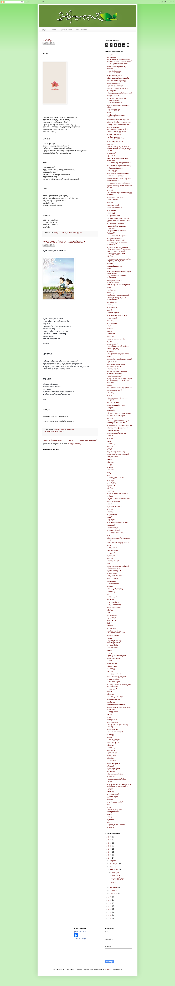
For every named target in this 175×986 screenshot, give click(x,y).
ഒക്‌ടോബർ (114, 887)
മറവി (109, 804)
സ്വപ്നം (47, 39)
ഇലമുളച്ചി (111, 525)
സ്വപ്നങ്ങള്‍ (111, 755)
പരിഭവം (110, 558)
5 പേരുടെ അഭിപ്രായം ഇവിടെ (72, 232)
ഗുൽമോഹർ (111, 290)
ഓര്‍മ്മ (109, 691)
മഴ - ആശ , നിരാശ (114, 674)
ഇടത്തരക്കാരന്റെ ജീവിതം (116, 779)
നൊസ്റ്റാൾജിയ (112, 645)
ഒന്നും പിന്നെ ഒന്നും (114, 605)
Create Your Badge (80, 938)
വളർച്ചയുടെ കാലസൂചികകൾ (118, 295)
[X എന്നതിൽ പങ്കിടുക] (48, 43)
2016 (110, 858)
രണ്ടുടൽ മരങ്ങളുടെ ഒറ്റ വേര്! (118, 119)
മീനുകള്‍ (110, 766)
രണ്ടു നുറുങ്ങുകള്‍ (114, 740)
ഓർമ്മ (109, 661)
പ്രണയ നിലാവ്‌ (113, 431)
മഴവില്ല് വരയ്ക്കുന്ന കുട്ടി (116, 81)
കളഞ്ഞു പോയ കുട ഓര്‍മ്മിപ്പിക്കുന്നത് (114, 641)
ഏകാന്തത (111, 156)
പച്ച (108, 563)
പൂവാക (110, 305)
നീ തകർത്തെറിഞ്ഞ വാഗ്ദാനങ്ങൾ (119, 413)
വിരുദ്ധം (110, 408)
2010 (110, 840)
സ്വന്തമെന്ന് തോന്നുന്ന (115, 168)
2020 (110, 906)
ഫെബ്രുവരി (114, 864)
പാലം (109, 441)
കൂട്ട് (108, 612)
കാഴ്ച (109, 650)
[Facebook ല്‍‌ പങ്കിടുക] (51, 43)
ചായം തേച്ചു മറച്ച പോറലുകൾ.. (118, 218)
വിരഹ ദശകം (112, 666)
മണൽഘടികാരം (113, 402)
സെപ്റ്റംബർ (114, 870)
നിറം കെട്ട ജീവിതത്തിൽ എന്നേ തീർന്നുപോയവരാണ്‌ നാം (118, 422)
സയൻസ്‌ (110, 553)
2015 (110, 855)
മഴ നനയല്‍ (111, 761)
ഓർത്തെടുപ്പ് (111, 318)
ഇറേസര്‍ (110, 820)
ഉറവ (109, 287)
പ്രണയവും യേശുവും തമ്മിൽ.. (118, 542)
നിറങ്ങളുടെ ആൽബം (115, 197)
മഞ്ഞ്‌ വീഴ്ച (111, 483)
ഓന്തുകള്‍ (111, 750)
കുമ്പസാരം (111, 581)
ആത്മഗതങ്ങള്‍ (112, 722)
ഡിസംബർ (114, 893)
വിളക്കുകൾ (111, 520)
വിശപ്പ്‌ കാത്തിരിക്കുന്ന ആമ (117, 433)
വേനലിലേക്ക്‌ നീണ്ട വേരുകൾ (117, 522)
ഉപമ (109, 717)
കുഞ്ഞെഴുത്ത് (112, 648)
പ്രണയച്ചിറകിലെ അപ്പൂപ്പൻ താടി (119, 122)
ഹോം (71, 440)
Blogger (107, 969)
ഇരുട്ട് (109, 449)
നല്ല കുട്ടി (111, 213)
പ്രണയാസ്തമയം (113, 742)
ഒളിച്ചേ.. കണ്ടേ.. (112, 597)
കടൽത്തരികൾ (112, 550)
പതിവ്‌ (109, 822)
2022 (110, 912)
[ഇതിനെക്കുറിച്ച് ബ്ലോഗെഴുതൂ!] (46, 43)
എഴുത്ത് (110, 789)
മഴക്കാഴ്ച (110, 599)
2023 (110, 915)
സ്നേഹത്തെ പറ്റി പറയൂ (115, 75)
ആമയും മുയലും (113, 635)
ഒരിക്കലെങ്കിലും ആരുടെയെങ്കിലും (119, 163)
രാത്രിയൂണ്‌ (111, 689)
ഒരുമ (109, 269)
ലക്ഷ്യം (110, 385)
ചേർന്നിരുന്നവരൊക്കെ (115, 141)
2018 (110, 900)
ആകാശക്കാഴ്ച (112, 729)
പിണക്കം (110, 436)
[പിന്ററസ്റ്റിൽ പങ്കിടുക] (53, 43)
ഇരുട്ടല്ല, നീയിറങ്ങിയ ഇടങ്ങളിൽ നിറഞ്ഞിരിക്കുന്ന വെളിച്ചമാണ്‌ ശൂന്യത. (119, 380)
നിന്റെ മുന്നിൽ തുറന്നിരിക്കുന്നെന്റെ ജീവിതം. (117, 345)
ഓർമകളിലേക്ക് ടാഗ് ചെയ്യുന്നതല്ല (114, 281)
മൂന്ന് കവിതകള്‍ (113, 794)
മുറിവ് (109, 341)
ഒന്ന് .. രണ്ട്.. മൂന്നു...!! (114, 682)
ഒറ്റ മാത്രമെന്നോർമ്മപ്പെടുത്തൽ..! (119, 359)
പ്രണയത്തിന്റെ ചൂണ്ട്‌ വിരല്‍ (117, 428)
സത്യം (110, 782)
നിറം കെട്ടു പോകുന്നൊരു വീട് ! (118, 285)
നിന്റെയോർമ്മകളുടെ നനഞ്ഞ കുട (119, 354)
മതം (108, 475)
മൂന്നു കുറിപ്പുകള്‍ (113, 769)
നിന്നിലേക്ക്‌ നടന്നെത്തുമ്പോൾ (118, 454)
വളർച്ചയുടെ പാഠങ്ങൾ (115, 176)
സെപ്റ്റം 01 (115, 872)
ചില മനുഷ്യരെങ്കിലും (115, 589)
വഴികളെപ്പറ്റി (112, 171)
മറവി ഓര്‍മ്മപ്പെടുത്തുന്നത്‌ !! (117, 677)
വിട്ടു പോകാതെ (113, 95)
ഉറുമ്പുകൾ (111, 556)
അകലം (110, 586)
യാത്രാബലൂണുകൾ (114, 376)
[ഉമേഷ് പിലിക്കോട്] (76, 936)
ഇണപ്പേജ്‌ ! (111, 480)
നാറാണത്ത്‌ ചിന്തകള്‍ (115, 732)
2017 (110, 897)
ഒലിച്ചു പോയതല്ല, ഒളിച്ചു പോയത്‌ (119, 387)
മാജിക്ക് (110, 202)
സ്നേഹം (109, 144)
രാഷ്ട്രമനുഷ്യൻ (113, 216)
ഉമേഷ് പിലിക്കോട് (79, 932)
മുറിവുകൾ (111, 486)
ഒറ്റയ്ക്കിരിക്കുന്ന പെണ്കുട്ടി (117, 315)
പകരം (109, 331)
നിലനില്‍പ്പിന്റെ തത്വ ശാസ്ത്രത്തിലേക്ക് (115, 811)
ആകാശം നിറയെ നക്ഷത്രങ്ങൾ (64, 241)
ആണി (109, 112)
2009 (110, 837)
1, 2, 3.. (109, 623)
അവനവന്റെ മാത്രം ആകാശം (118, 173)
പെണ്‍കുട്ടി (111, 669)
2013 (110, 849)
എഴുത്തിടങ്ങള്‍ (66, 30)
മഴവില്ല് (110, 190)
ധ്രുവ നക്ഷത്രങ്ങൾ (114, 576)
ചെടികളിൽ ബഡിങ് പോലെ (117, 64)
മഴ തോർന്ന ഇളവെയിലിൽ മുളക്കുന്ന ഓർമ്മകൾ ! (117, 372)
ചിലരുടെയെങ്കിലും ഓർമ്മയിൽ (118, 78)
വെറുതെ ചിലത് (113, 602)
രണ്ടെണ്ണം (110, 735)
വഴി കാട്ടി (110, 320)
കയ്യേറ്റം (110, 791)
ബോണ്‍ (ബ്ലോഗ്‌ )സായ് (116, 705)
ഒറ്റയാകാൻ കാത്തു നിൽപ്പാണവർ (119, 183)
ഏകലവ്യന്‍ (111, 618)
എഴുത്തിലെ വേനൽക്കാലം (116, 230)
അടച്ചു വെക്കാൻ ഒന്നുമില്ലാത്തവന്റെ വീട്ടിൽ (117, 128)
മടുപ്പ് (109, 545)
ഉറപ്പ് (109, 472)
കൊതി (109, 328)
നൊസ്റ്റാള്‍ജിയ (112, 712)
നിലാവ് (110, 467)
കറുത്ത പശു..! (112, 527)
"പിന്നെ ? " (111, 233)
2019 (110, 903)
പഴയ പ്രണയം (112, 200)
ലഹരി (109, 310)
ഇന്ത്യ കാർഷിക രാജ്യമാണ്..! (118, 221)
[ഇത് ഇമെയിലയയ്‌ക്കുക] (44, 43)
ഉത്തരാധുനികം (113, 679)
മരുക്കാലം (111, 55)
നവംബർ (113, 890)
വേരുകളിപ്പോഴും (113, 349)
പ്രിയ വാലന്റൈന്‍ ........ (115, 774)
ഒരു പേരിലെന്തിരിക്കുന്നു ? (116, 236)
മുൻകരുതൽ (112, 323)
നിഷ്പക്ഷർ (111, 628)
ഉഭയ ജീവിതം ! (112, 578)
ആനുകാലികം (112, 719)
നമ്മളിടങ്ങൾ (112, 307)
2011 (110, 843)
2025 (110, 918)
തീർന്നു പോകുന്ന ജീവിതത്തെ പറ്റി (119, 93)
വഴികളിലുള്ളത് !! (113, 699)
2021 (110, 909)
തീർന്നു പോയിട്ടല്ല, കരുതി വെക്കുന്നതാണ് (117, 299)
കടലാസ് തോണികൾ (114, 266)
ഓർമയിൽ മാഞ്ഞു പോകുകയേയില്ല (114, 72)
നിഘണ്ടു (110, 351)
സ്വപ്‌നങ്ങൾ (112, 573)
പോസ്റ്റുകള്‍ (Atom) (74, 444)
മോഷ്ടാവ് (110, 817)
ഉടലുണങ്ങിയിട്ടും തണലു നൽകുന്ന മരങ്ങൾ (116, 365)
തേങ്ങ (109, 638)
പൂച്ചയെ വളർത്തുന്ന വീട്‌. (116, 339)
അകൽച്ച (110, 393)
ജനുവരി (113, 861)
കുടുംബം (110, 737)
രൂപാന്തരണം (112, 615)
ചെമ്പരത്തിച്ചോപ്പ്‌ (113, 530)
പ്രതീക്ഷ (110, 758)
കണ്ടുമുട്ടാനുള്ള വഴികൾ (116, 254)
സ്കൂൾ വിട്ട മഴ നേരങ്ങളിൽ (116, 98)
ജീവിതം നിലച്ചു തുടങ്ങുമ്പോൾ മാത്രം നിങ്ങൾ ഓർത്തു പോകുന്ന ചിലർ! (119, 148)
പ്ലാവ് (109, 814)
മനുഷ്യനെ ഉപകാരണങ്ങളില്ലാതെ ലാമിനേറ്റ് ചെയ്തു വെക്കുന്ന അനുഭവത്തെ (119, 59)
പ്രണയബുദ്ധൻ (113, 313)
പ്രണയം (110, 336)
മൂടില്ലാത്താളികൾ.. (114, 571)
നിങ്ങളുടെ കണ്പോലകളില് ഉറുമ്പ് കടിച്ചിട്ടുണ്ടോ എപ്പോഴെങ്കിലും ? (119, 785)
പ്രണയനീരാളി (113, 561)
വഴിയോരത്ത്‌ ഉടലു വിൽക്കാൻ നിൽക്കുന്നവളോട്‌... (118, 567)
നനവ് (109, 395)
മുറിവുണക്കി (111, 362)
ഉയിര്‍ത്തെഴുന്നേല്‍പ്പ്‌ (114, 802)
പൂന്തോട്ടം (110, 491)
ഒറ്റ (108, 535)
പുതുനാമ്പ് (111, 334)
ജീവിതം (110, 256)
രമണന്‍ (110, 799)
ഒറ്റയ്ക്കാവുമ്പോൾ (113, 83)
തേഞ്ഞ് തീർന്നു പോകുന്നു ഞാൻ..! (119, 425)
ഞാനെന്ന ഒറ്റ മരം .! (114, 390)
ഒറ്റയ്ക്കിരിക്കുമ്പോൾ (114, 208)
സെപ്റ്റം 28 (115, 875)
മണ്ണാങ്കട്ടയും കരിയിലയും (116, 451)
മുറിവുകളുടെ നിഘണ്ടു (115, 223)
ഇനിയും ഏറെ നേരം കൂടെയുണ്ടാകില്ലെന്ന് (115, 138)
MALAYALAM (81, 30)
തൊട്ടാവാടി (111, 153)
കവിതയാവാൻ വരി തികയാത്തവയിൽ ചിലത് (116, 632)
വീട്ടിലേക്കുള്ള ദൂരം (114, 110)
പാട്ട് (108, 326)
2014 (110, 852)
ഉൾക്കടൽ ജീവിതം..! (114, 507)
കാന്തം (109, 459)
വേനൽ (110, 626)
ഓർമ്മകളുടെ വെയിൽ (115, 478)
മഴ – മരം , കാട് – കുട (115, 697)
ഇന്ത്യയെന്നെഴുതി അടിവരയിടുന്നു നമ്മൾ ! (116, 239)
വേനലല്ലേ (111, 210)
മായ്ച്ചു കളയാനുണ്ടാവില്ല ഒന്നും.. (119, 165)
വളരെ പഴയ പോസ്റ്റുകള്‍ (88, 440)
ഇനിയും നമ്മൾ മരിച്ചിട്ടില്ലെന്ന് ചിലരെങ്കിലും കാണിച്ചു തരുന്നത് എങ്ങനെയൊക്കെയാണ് (118, 249)
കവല (109, 714)
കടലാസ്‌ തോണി (113, 584)
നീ (108, 594)
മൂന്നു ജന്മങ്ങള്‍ (112, 753)
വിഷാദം (110, 263)
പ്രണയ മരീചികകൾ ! (115, 369)
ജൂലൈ (112, 867)
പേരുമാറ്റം (111, 292)
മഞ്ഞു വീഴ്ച (111, 548)
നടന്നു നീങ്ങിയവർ (114, 134)
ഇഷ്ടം (109, 807)
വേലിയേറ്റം (111, 470)
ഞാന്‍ (53, 30)
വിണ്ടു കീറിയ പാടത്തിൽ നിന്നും (118, 125)
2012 (110, 846)
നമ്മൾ (109, 504)
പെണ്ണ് (109, 465)
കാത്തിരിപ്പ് (111, 410)
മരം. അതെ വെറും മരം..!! (116, 533)
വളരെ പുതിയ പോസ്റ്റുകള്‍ (52, 440)
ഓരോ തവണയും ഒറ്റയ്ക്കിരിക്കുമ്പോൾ (114, 102)
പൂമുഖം (44, 30)
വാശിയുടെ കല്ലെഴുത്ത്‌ (116, 405)
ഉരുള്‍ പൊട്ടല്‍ (112, 797)
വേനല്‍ (110, 438)
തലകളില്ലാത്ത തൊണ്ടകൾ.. (117, 493)
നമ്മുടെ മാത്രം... (113, 457)
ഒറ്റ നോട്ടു (110, 827)
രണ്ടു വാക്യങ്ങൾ (113, 658)
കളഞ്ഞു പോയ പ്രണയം (116, 825)
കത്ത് (109, 517)
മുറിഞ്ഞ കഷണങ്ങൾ (115, 86)
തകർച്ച (109, 418)
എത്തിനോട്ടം (111, 302)
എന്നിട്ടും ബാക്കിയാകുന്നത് (116, 656)
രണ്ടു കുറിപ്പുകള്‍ (113, 763)
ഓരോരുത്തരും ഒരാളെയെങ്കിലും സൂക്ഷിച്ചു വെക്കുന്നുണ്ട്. (119, 260)
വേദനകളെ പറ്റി (113, 205)
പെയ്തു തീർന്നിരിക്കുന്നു (116, 415)
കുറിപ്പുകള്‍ (111, 702)
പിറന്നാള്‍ (110, 694)
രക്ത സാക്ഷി (112, 663)
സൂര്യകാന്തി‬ (112, 514)
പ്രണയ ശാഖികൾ (114, 501)
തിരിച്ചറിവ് (111, 776)
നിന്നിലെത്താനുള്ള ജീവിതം (117, 132)
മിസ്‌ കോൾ (111, 620)
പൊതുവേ (111, 771)
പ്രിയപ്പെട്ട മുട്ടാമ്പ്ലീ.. (115, 607)
